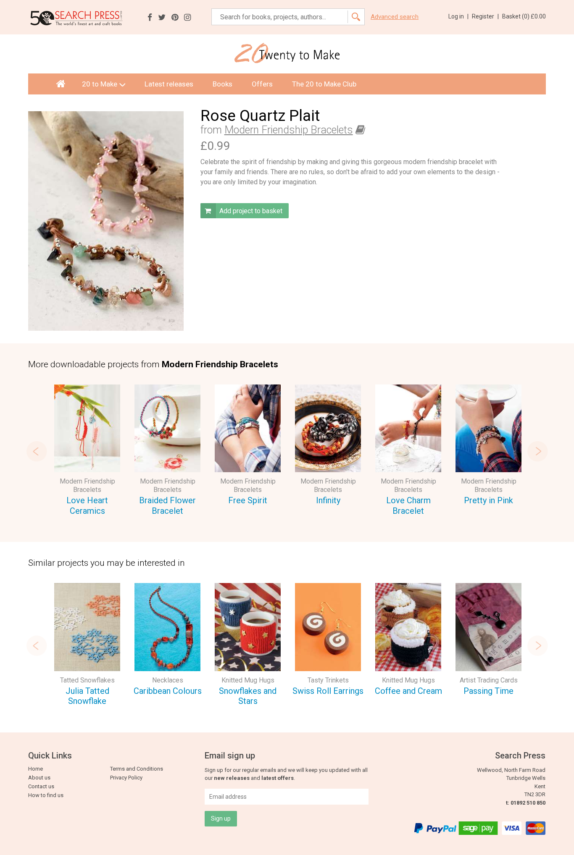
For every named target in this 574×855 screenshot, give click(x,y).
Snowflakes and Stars (247, 696)
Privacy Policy (126, 777)
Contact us (41, 786)
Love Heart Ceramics (87, 505)
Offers (262, 84)
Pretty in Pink (488, 500)
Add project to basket (250, 211)
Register (485, 16)
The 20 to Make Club (324, 84)
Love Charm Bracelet (408, 505)
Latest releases (169, 84)
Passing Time (488, 691)
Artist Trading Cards (489, 680)
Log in (458, 16)
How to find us (45, 795)
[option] (87, 451)
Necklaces (167, 680)
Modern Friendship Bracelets (288, 130)
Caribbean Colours (168, 691)
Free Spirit (247, 500)
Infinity (328, 500)
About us (39, 777)
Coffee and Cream (408, 691)
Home (35, 769)
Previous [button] (36, 451)
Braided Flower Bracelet (167, 505)
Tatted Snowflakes (87, 680)
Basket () (524, 16)
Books (222, 84)
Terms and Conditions (136, 769)
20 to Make (99, 84)
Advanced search (395, 17)
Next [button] (537, 451)
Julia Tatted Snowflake (87, 696)
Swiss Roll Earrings (327, 691)
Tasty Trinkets (328, 680)
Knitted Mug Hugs (247, 680)
